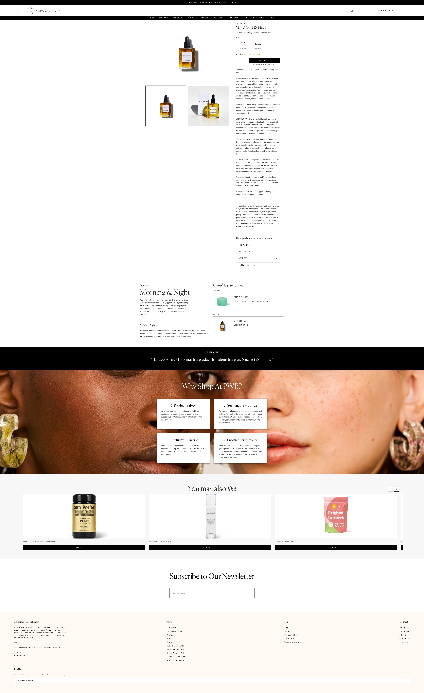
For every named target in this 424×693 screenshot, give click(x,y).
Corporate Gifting (292, 642)
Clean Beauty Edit (176, 653)
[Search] (352, 11)
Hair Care (192, 18)
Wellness (217, 18)
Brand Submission (176, 660)
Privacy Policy (291, 635)
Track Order (289, 639)
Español (369, 11)
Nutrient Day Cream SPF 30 (160, 541)
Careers (170, 642)
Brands (170, 635)
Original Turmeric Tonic (284, 541)
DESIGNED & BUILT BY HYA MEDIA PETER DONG (34, 690)
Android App (19, 655)
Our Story (171, 628)
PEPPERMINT (245, 245)
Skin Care (163, 18)
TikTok (402, 635)
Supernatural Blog (176, 646)
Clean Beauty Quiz (176, 657)
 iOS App (18, 653)
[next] (396, 489)
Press (169, 639)
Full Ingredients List (247, 265)
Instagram (404, 628)
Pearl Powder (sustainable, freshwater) (39, 541)
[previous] (390, 489)
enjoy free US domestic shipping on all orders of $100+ (212, 2)
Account (382, 11)
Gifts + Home (257, 18)
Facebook (404, 631)
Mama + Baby (232, 18)
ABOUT (271, 18)
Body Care (178, 18)
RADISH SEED (245, 252)
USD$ (359, 11)
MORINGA (244, 258)
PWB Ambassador (175, 649)
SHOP (152, 18)
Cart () (393, 11)
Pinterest (403, 642)
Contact (287, 631)
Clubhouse (404, 639)
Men (245, 18)
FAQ (286, 628)
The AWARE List (175, 631)
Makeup (204, 18)
